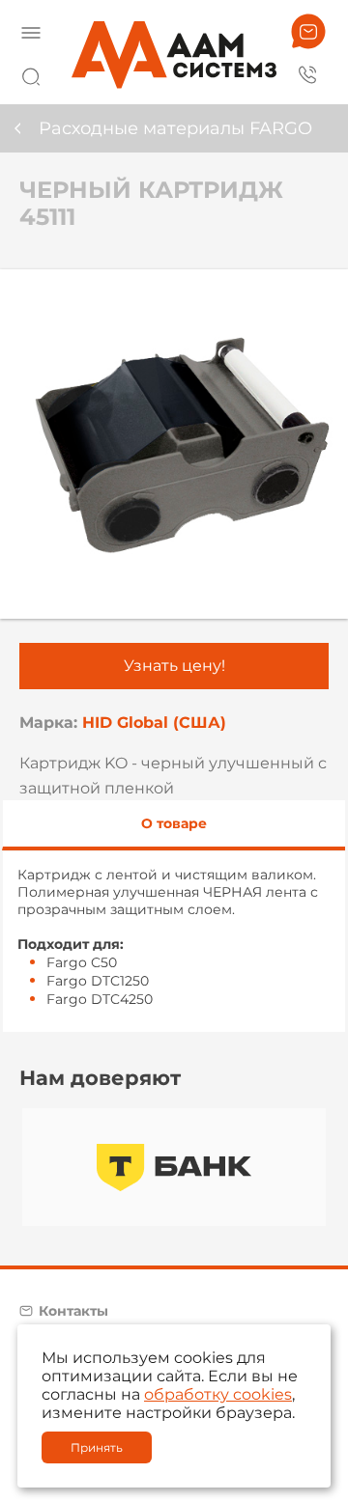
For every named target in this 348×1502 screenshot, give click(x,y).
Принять (97, 1447)
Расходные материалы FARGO (175, 128)
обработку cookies (218, 1394)
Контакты (73, 1311)
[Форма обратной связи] (308, 31)
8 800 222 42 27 (308, 73)
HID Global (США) (154, 722)
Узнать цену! (174, 665)
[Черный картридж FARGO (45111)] (174, 444)
